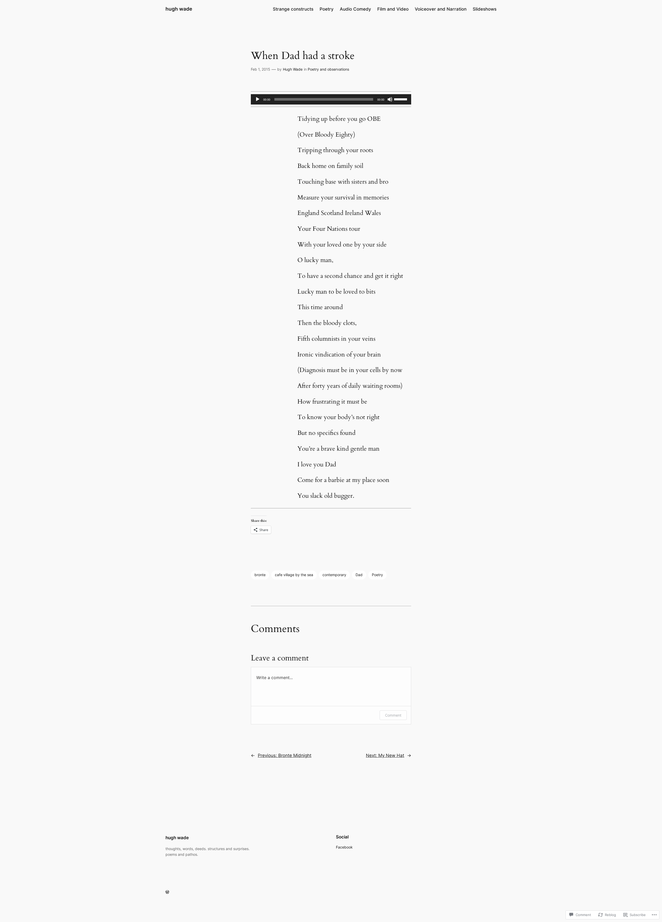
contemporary (334, 574)
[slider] (401, 98)
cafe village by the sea (294, 574)
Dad (359, 574)
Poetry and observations (328, 69)
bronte (260, 574)
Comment (393, 715)
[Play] (257, 99)
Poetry (377, 574)
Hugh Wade (293, 69)
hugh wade (179, 9)
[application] (331, 99)
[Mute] (390, 99)
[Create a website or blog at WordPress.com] (167, 892)
